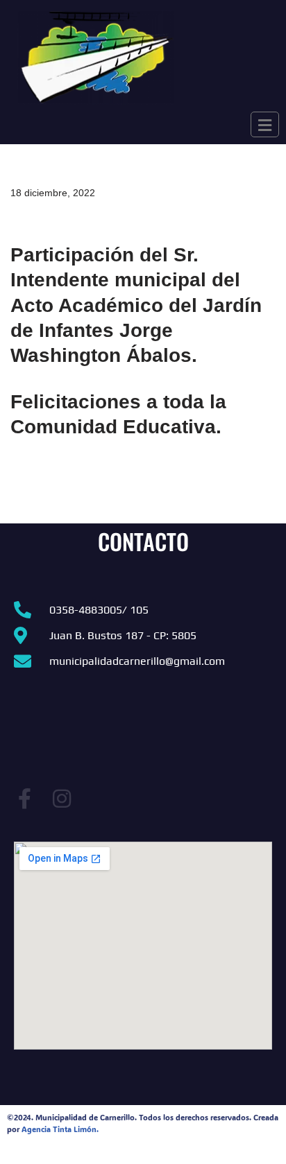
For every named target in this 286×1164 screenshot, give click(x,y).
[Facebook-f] (24, 798)
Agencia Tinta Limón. (60, 1129)
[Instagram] (61, 798)
